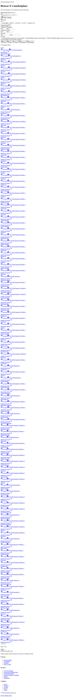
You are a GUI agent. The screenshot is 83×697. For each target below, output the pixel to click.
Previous (3, 643)
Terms (5, 690)
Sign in (6, 676)
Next (2, 649)
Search (9, 17)
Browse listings (8, 660)
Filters (4, 17)
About (5, 684)
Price (4, 42)
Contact (6, 687)
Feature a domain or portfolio (11, 675)
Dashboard (6, 678)
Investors (6, 685)
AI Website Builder (9, 673)
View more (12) (4, 25)
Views (16, 42)
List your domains (8, 670)
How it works (7, 664)
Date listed (31, 42)
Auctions (6, 663)
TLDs (10, 42)
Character (23, 42)
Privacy (6, 688)
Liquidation (7, 661)
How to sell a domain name (11, 672)
